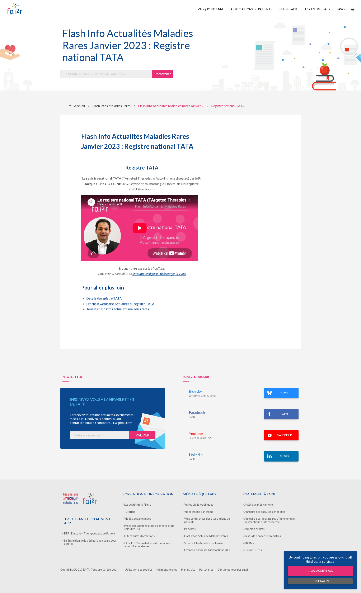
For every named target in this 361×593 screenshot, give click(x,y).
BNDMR (249, 543)
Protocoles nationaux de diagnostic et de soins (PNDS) (149, 527)
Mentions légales (166, 569)
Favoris (343, 9)
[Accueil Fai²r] (25, 8)
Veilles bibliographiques (198, 504)
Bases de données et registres (262, 536)
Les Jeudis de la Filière (137, 504)
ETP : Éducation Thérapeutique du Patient (89, 533)
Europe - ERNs (253, 550)
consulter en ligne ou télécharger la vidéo (159, 273)
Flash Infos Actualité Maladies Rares (206, 536)
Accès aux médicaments (258, 504)
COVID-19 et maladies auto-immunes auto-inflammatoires (147, 544)
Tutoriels (129, 511)
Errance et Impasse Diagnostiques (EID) (208, 550)
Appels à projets (254, 529)
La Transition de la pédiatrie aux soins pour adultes (90, 542)
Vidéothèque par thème (198, 511)
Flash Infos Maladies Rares (111, 106)
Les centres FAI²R (317, 9)
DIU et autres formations (139, 536)
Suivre (284, 456)
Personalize (320, 581)
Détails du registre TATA (104, 298)
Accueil (79, 106)
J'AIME (284, 414)
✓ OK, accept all (320, 570)
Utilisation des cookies (138, 569)
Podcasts (190, 529)
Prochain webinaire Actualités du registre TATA (120, 304)
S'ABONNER (284, 435)
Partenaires (206, 569)
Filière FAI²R (288, 9)
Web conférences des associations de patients (207, 520)
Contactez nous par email (232, 569)
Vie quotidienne (211, 9)
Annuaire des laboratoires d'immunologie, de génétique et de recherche (269, 520)
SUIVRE (284, 393)
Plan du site (188, 569)
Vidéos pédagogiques (137, 518)
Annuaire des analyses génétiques (264, 511)
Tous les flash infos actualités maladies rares (117, 309)
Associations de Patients (251, 9)
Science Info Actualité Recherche (203, 543)
